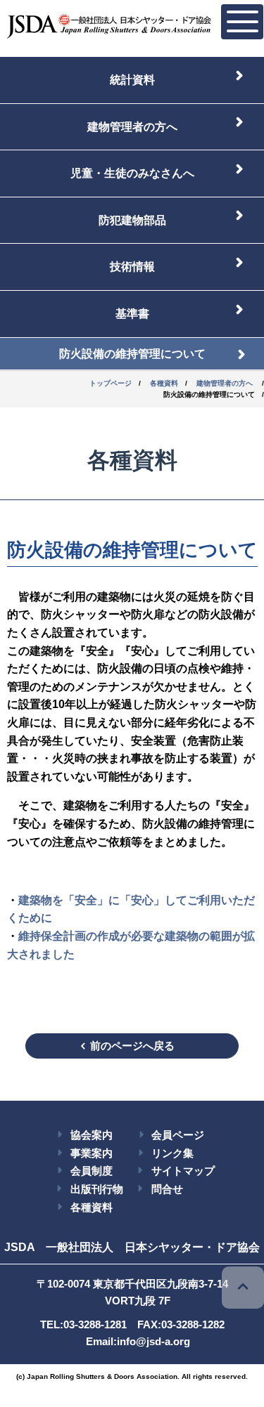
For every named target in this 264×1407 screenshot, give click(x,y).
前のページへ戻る (132, 1046)
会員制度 (91, 1171)
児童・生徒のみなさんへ (132, 173)
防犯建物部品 (132, 220)
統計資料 (132, 80)
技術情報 (132, 267)
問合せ (167, 1189)
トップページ (110, 383)
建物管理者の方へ (132, 127)
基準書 (132, 314)
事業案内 (91, 1153)
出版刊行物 (96, 1189)
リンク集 (172, 1153)
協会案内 (91, 1135)
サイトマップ (183, 1171)
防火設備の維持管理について (132, 354)
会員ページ (177, 1135)
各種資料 (164, 383)
